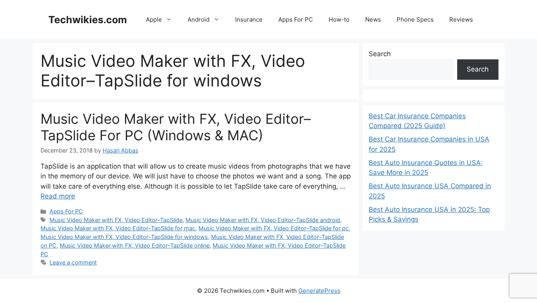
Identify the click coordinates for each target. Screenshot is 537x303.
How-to (339, 19)
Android (199, 19)
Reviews (461, 19)
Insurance (249, 19)
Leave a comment (73, 262)
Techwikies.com (87, 20)
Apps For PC (295, 19)
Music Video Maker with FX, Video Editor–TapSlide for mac (117, 228)
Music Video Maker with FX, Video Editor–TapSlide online (135, 245)
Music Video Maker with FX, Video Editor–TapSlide (116, 220)
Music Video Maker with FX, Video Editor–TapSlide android (263, 220)
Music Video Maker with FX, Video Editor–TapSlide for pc (274, 228)
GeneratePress (319, 290)
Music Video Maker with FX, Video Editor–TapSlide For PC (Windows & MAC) (175, 126)
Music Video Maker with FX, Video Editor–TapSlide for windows (124, 236)
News (373, 19)
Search (380, 54)
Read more (57, 196)
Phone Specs (415, 19)
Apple (154, 19)
